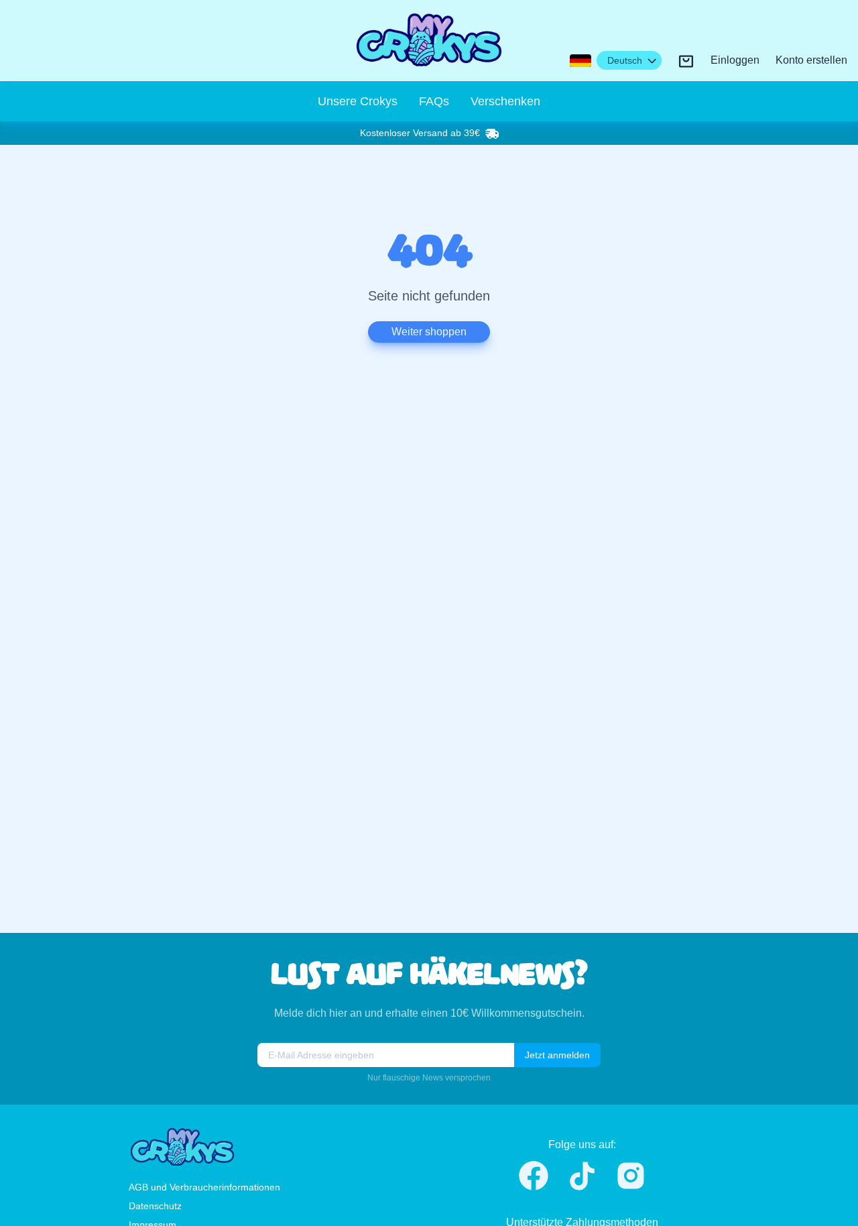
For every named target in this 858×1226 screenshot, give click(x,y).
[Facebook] (533, 1175)
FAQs (434, 101)
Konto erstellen (811, 60)
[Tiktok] (582, 1176)
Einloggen (735, 60)
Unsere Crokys (357, 101)
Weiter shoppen (429, 331)
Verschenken (505, 101)
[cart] (686, 61)
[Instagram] (630, 1175)
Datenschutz (155, 1206)
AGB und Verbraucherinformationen (204, 1187)
